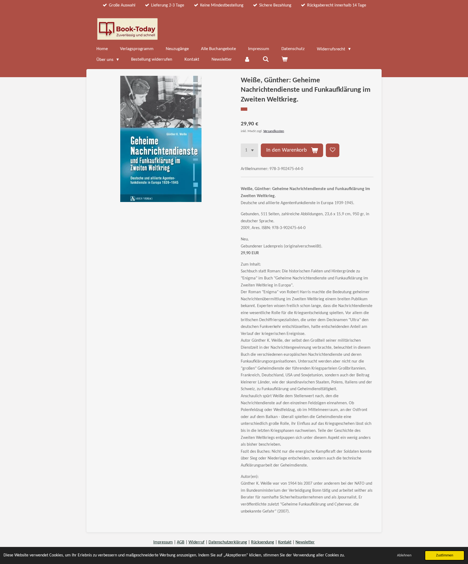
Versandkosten (273, 131)
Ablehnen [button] (404, 555)
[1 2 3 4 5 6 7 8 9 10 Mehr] (249, 150)
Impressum (163, 542)
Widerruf (196, 542)
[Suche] (266, 59)
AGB (180, 542)
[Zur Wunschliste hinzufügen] (332, 150)
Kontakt (284, 542)
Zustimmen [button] (444, 555)
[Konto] (247, 59)
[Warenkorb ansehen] (284, 59)
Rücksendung (262, 542)
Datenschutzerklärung (228, 542)
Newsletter (305, 542)
